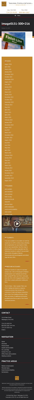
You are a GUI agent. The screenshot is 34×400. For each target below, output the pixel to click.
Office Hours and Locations (9, 354)
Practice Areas (5, 345)
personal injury (8, 204)
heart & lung (8, 196)
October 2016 (8, 137)
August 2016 (8, 140)
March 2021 (8, 112)
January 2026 (8, 72)
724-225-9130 (11, 12)
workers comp (8, 214)
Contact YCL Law (6, 352)
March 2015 (8, 165)
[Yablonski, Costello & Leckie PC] (17, 4)
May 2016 (7, 147)
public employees (9, 207)
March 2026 (8, 69)
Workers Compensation (8, 366)
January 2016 (8, 158)
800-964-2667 (24, 12)
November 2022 (9, 97)
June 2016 (7, 145)
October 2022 (8, 99)
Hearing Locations (6, 356)
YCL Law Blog (5, 349)
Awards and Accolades (7, 347)
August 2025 (8, 82)
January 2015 (8, 170)
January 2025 (8, 87)
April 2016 (7, 150)
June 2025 (7, 84)
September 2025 (9, 79)
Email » (4, 329)
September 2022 (9, 102)
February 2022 (8, 104)
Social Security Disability (8, 370)
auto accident (8, 189)
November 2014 (9, 173)
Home (3, 341)
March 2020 (8, 117)
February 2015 (8, 168)
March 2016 (8, 152)
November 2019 (9, 125)
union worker (8, 212)
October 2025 (8, 77)
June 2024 (7, 89)
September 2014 (9, 178)
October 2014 (8, 175)
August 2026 (8, 64)
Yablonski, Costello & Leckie (8, 383)
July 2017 (7, 130)
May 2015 (7, 160)
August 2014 (8, 180)
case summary (8, 194)
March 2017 (8, 132)
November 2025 (9, 74)
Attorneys (4, 343)
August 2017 (8, 127)
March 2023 (8, 92)
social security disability (11, 209)
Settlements (5, 372)
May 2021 (7, 107)
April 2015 (7, 163)
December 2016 (9, 135)
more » (27, 261)
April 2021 (7, 109)
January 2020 (8, 122)
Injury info (7, 201)
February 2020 (8, 120)
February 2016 (8, 155)
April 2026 (7, 66)
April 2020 (7, 115)
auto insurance (8, 191)
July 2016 (7, 142)
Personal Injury (5, 368)
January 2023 (8, 94)
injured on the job (9, 199)
